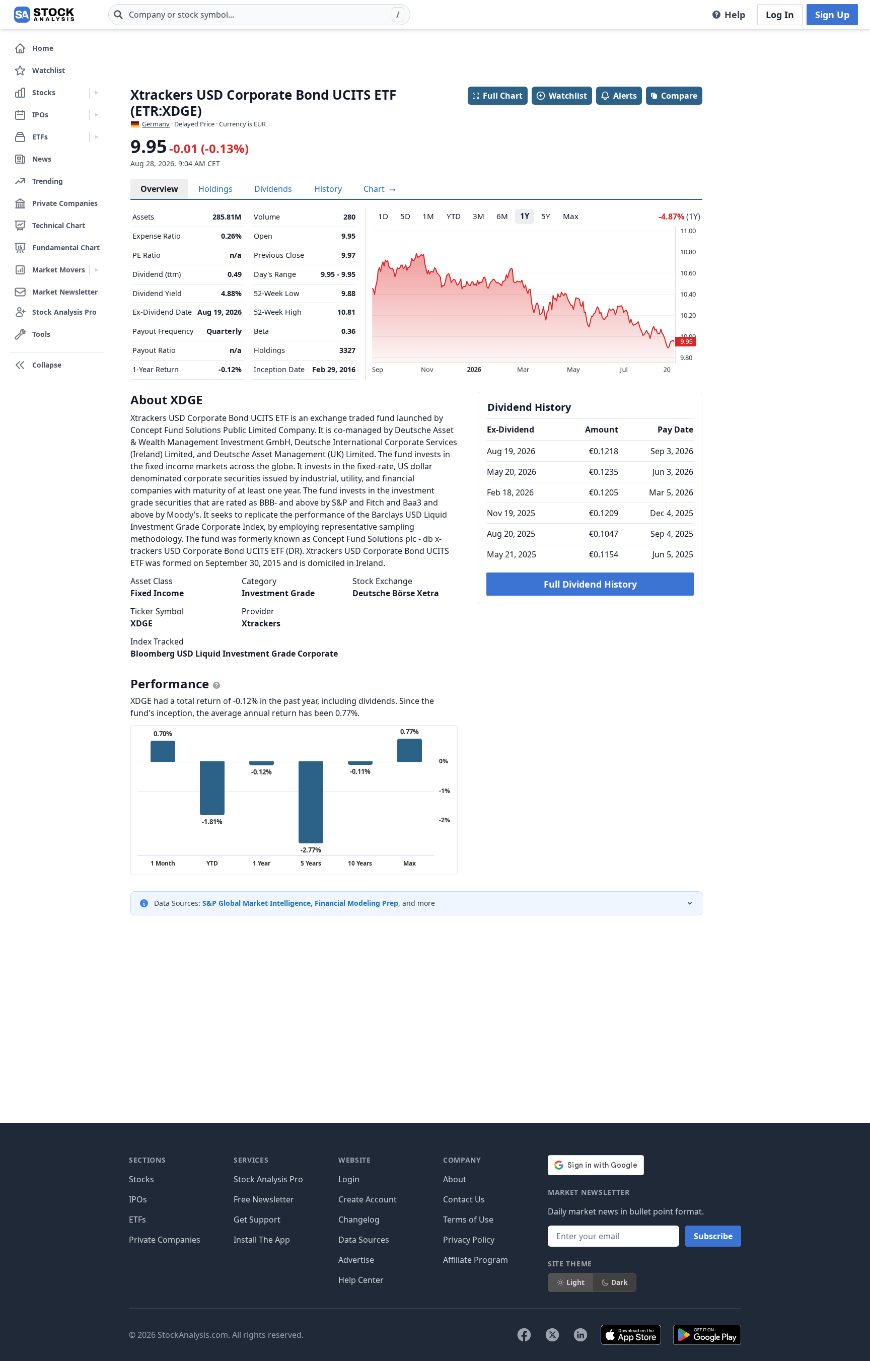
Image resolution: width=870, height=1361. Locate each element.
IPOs (138, 1199)
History (328, 188)
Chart (375, 188)
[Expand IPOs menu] (96, 115)
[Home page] (44, 15)
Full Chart (503, 95)
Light (575, 1282)
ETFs (137, 1219)
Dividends (273, 188)
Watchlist (568, 95)
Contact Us (464, 1199)
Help (734, 15)
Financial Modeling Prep (356, 903)
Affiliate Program (475, 1259)
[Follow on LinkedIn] (580, 1335)
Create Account (367, 1199)
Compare (679, 95)
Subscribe (713, 1236)
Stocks (141, 1179)
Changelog (359, 1219)
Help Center (361, 1279)
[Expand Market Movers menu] (96, 270)
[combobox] (259, 14)
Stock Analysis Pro (268, 1179)
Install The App (262, 1239)
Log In (780, 15)
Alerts (625, 95)
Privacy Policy (468, 1239)
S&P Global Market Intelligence (256, 903)
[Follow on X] (552, 1335)
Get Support (257, 1219)
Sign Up (832, 15)
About (454, 1179)
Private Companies (164, 1239)
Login (348, 1179)
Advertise (356, 1259)
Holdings (215, 188)
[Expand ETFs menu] (96, 137)
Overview (159, 188)
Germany (156, 123)
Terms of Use (468, 1219)
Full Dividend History (590, 584)
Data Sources (363, 1239)
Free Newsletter (264, 1199)
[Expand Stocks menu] (96, 93)
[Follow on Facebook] (524, 1335)
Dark (619, 1282)
